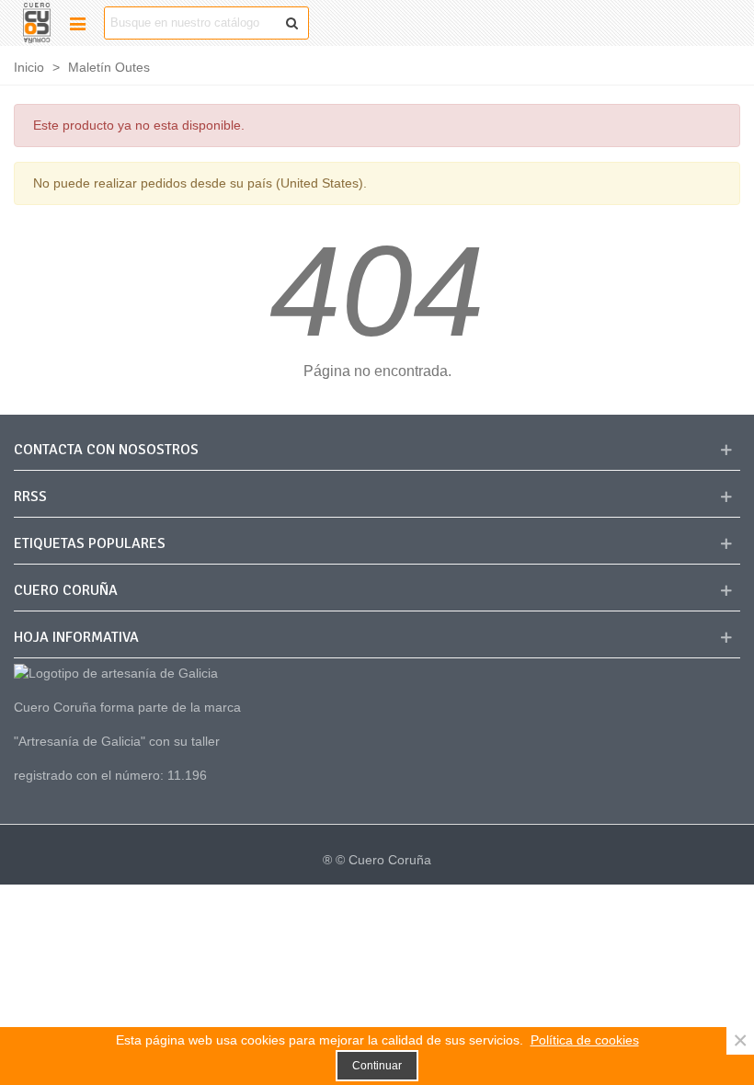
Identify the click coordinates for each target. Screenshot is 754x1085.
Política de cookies (585, 1040)
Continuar (377, 1065)
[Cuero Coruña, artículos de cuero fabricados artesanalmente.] (37, 23)
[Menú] (77, 23)
